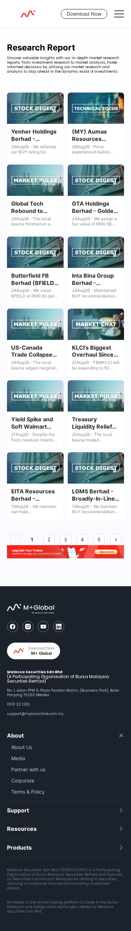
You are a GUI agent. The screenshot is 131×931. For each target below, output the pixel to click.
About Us (21, 747)
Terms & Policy (28, 792)
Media (18, 758)
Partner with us (28, 769)
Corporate (22, 780)
